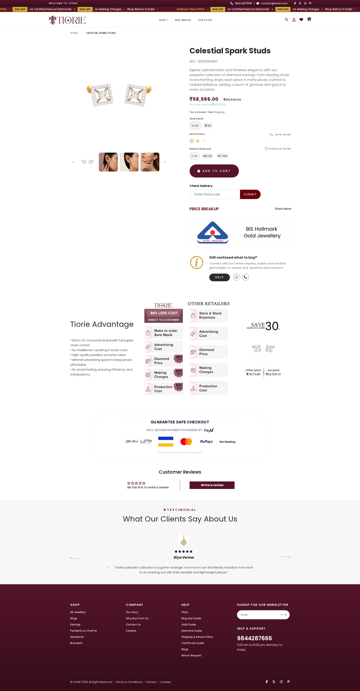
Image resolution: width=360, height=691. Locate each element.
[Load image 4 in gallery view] (149, 162)
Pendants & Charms (83, 631)
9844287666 (254, 638)
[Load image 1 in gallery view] (87, 162)
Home (74, 33)
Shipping (219, 112)
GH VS (207, 156)
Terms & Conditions (129, 682)
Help (219, 277)
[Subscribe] (284, 614)
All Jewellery (78, 612)
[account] (294, 19)
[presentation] (76, 558)
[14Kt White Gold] (204, 141)
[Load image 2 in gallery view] (108, 162)
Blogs (185, 649)
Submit (250, 194)
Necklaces (77, 637)
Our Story (205, 20)
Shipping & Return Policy (197, 637)
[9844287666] (236, 277)
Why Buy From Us (137, 618)
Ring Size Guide (191, 618)
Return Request (192, 655)
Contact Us (133, 624)
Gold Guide (189, 624)
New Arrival (183, 20)
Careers (131, 631)
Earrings (75, 624)
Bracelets (76, 643)
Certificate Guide (193, 643)
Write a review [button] (212, 485)
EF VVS (222, 156)
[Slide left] (73, 162)
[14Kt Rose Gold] (198, 141)
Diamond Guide (192, 631)
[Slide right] (165, 162)
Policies (151, 682)
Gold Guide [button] (283, 134)
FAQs (185, 612)
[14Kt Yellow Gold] (192, 141)
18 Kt (208, 126)
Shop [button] (162, 20)
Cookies (165, 682)
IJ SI (194, 156)
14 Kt (195, 126)
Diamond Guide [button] (280, 148)
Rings (73, 618)
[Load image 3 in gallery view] (129, 162)
